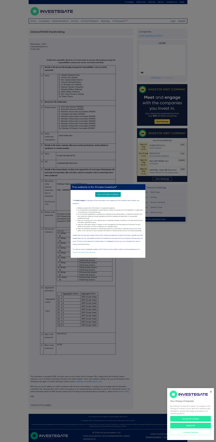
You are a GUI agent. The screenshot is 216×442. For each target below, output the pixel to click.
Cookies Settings (190, 432)
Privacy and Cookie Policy (81, 252)
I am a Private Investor (108, 194)
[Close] (211, 392)
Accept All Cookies (190, 419)
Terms (93, 252)
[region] (190, 414)
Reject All (190, 425)
